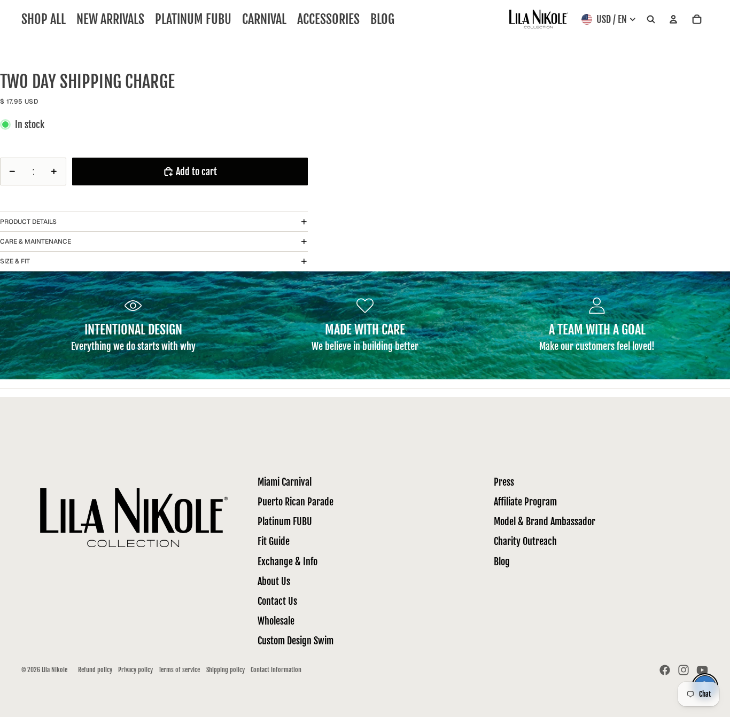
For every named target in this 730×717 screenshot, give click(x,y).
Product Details (28, 221)
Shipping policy (225, 670)
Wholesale (276, 621)
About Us (274, 581)
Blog (502, 561)
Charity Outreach (525, 541)
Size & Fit (15, 261)
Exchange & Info (287, 561)
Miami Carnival (285, 482)
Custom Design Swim (295, 640)
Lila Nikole (54, 670)
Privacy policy (135, 670)
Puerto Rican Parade (295, 502)
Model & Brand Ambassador (544, 521)
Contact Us (277, 601)
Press (504, 482)
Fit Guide (274, 541)
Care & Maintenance (35, 241)
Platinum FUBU (285, 521)
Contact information (276, 670)
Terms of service (179, 670)
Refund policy (95, 670)
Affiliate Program (525, 502)
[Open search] (651, 19)
